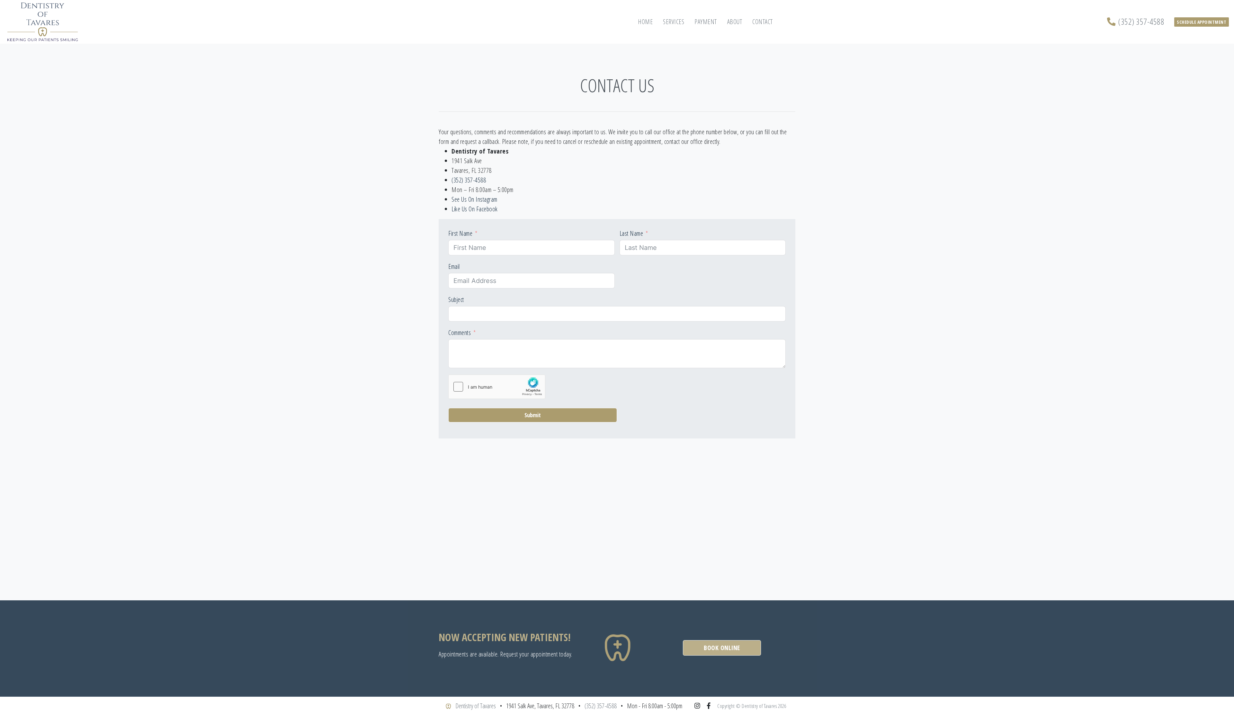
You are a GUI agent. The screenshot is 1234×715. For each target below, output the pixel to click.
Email (454, 266)
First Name (460, 233)
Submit (532, 415)
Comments (459, 332)
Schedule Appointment (1201, 22)
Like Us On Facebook (475, 209)
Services (673, 21)
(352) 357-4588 (1141, 21)
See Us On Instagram (474, 199)
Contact (762, 21)
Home (645, 21)
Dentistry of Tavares (475, 706)
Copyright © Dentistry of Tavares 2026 (751, 706)
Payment (705, 21)
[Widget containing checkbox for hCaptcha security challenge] (496, 387)
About (734, 21)
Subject (456, 299)
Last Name (631, 233)
